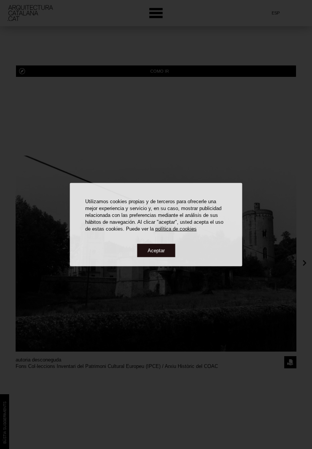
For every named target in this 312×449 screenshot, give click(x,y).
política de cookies (176, 228)
